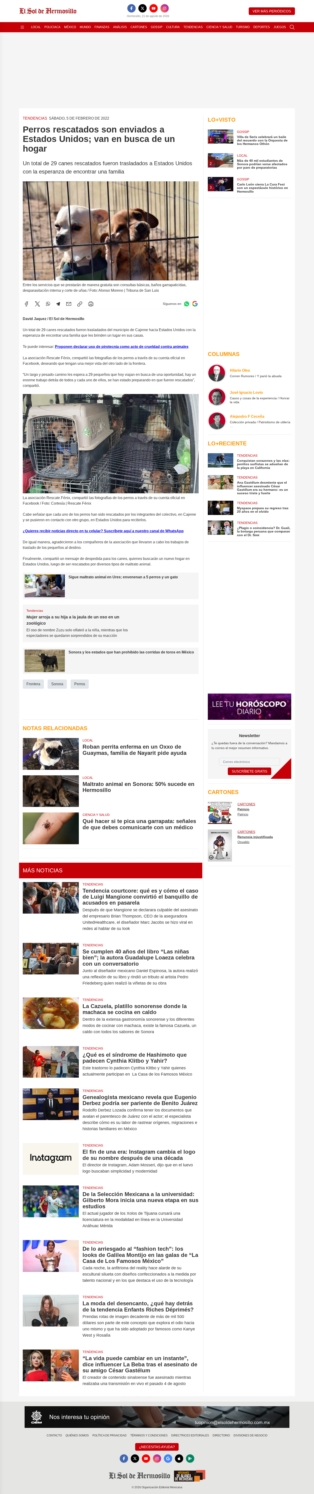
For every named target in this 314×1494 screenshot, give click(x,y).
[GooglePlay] (190, 1458)
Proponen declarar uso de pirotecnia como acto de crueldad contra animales (121, 347)
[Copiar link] (79, 304)
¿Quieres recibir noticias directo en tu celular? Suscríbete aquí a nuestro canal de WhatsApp (103, 531)
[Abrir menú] (22, 27)
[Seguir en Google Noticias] (195, 304)
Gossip (157, 27)
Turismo (243, 27)
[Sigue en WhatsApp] (186, 304)
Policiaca (52, 27)
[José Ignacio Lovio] (217, 397)
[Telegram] (58, 304)
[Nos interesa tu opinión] (157, 1417)
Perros (79, 684)
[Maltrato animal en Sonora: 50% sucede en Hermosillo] (51, 791)
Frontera (33, 684)
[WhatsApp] (48, 304)
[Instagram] (164, 8)
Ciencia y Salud (219, 27)
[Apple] (179, 1458)
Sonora (57, 684)
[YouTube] (153, 8)
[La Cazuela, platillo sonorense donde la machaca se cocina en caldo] (51, 1019)
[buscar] (292, 27)
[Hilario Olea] (217, 373)
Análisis (120, 27)
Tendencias (193, 27)
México (70, 27)
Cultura (173, 27)
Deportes (261, 27)
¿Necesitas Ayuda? (157, 1447)
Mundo (85, 27)
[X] (142, 8)
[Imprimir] (90, 304)
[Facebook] (131, 8)
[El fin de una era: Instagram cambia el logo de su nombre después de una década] (51, 1161)
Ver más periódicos (272, 11)
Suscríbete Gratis (249, 771)
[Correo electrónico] (68, 304)
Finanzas (101, 27)
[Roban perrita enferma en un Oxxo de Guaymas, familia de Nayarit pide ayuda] (51, 754)
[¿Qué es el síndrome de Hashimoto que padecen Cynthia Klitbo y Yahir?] (51, 1064)
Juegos (280, 27)
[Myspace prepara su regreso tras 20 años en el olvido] (220, 508)
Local (36, 27)
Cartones (139, 27)
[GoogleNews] (168, 1458)
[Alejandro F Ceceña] (217, 421)
